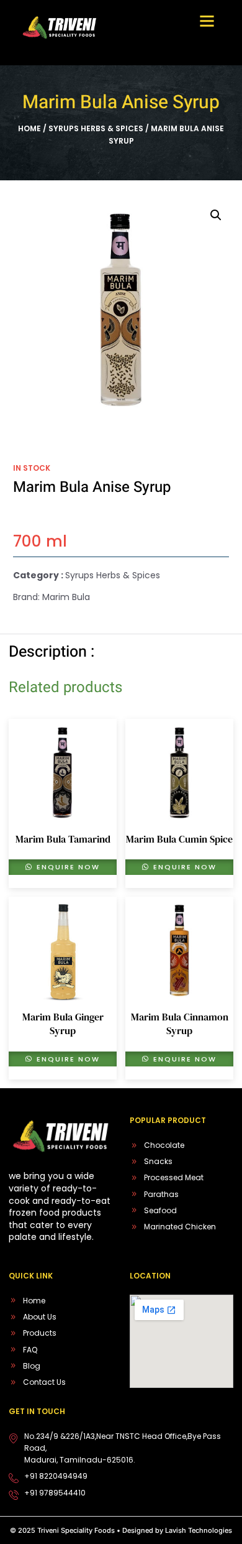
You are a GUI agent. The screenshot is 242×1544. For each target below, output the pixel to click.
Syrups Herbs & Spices (95, 128)
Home (29, 128)
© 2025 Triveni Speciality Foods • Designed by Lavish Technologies (121, 1530)
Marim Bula (66, 597)
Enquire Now (67, 867)
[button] (207, 21)
